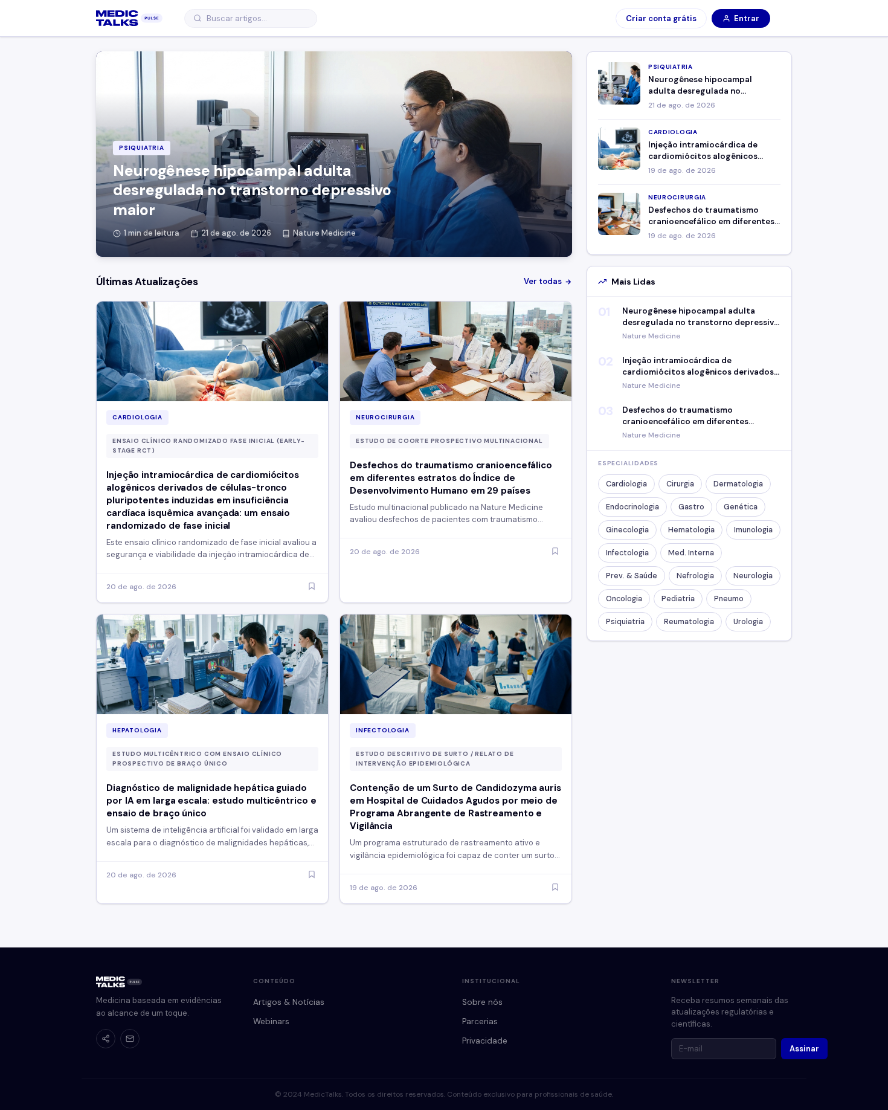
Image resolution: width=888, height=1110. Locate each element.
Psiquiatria (625, 622)
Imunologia (753, 530)
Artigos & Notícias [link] (288, 1002)
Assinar (804, 1049)
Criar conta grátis (661, 18)
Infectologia (627, 553)
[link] (129, 18)
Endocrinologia (632, 507)
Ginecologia (627, 530)
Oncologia (624, 599)
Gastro (691, 507)
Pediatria (678, 599)
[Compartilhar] (105, 1038)
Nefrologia (695, 576)
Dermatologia (738, 484)
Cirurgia (680, 484)
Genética (741, 507)
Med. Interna (691, 553)
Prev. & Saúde (631, 576)
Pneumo (729, 599)
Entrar (746, 18)
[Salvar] (311, 587)
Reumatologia (689, 622)
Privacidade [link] (484, 1041)
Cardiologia (626, 484)
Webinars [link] (271, 1021)
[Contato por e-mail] (130, 1038)
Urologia (748, 622)
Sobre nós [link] (482, 1002)
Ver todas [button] (543, 281)
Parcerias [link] (480, 1021)
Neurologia (753, 576)
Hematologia (691, 530)
